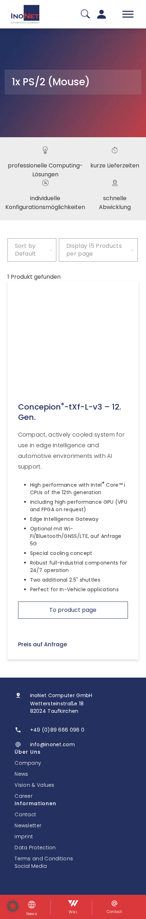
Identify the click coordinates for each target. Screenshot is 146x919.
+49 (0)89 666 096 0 (57, 729)
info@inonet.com (52, 744)
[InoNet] (25, 14)
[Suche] (85, 14)
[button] (13, 906)
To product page (72, 610)
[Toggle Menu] (128, 14)
